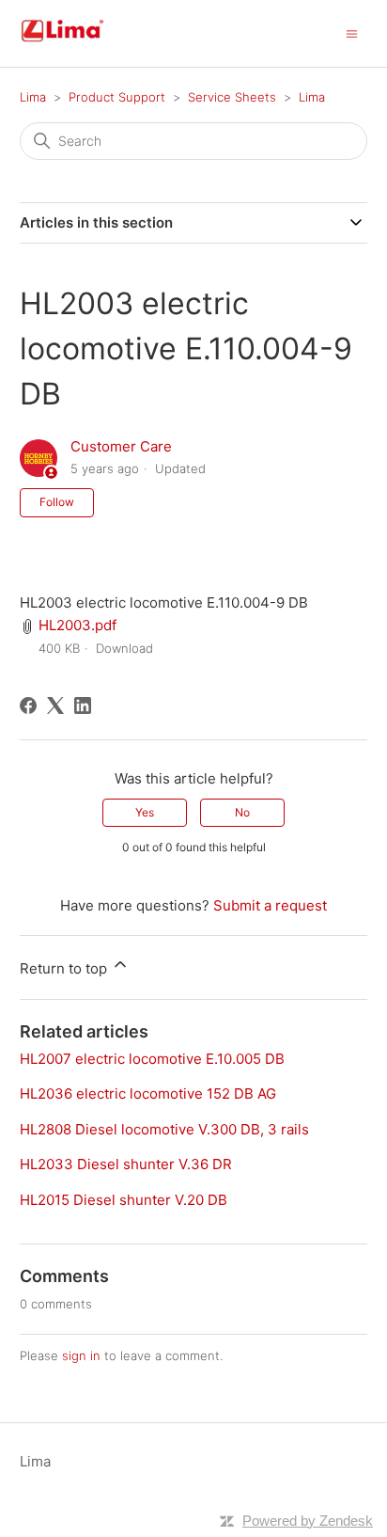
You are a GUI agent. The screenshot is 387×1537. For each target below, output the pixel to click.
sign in (81, 1355)
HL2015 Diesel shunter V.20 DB (123, 1200)
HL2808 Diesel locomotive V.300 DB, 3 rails (164, 1129)
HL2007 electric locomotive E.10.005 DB (152, 1059)
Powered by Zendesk (307, 1521)
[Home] (84, 43)
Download (124, 648)
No (242, 812)
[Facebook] (28, 705)
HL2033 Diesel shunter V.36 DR (126, 1164)
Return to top (65, 968)
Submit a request (270, 905)
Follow (56, 502)
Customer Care (121, 446)
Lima (33, 96)
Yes (144, 812)
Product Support (117, 96)
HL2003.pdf (77, 625)
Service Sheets (232, 96)
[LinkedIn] (82, 705)
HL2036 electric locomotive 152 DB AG (148, 1093)
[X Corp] (55, 705)
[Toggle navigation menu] (352, 32)
